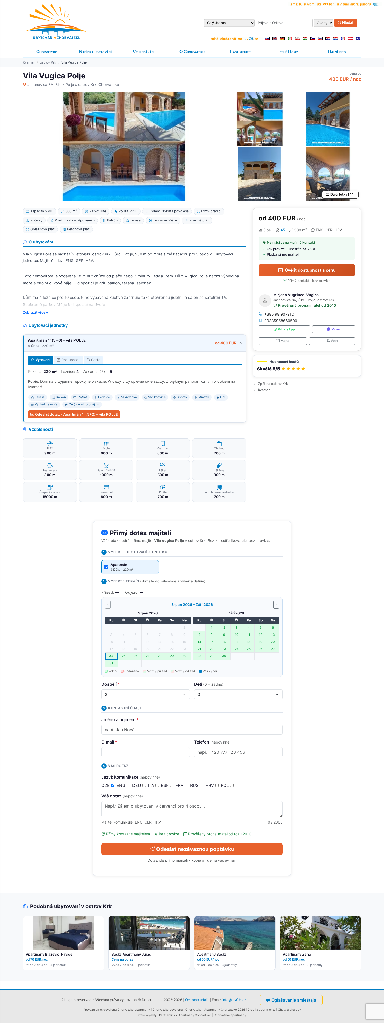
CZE (106, 785)
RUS (195, 785)
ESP (165, 785)
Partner (164, 1015)
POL (225, 785)
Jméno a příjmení (120, 719)
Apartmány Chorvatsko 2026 (224, 1009)
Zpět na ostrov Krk (273, 384)
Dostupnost (70, 360)
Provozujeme (92, 1009)
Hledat (347, 23)
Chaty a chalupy (289, 1009)
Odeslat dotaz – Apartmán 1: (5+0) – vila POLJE (76, 414)
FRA (180, 785)
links (173, 1015)
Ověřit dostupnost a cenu (310, 270)
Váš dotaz (122, 795)
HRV (210, 785)
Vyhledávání (143, 51)
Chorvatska (193, 1009)
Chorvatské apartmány (230, 1015)
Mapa (285, 341)
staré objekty (147, 1015)
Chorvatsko (46, 51)
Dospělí (110, 684)
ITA (151, 785)
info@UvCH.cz (234, 999)
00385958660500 (280, 320)
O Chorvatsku (192, 51)
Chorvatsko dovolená (168, 1009)
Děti (208, 684)
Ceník (95, 360)
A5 (283, 230)
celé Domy (289, 51)
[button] (307, 366)
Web (334, 341)
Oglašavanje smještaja (293, 1000)
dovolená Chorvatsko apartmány (126, 1009)
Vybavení (43, 360)
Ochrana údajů (197, 999)
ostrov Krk (48, 62)
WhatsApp (286, 329)
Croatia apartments (261, 1009)
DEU (137, 785)
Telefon (212, 742)
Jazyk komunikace (130, 777)
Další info (337, 51)
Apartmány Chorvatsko (194, 1015)
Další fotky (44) (342, 194)
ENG (122, 785)
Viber (335, 329)
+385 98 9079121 (280, 314)
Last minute (240, 51)
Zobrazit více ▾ (35, 312)
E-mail (109, 742)
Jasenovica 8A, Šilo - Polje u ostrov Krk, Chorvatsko (73, 84)
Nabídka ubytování (95, 51)
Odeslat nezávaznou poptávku (195, 849)
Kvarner (29, 62)
